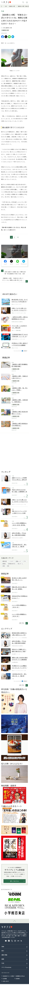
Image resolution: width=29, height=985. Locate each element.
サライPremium (6, 967)
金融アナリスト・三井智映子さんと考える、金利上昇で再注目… (19, 479)
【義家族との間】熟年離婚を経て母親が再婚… (20, 365)
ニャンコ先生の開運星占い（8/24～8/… (19, 606)
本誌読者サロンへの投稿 (8, 976)
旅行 (3, 951)
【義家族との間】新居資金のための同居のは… (20, 424)
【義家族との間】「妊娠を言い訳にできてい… (20, 377)
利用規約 (18, 978)
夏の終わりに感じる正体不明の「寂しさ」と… (19, 579)
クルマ (11, 561)
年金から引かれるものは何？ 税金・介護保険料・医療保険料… (19, 491)
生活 (6, 6)
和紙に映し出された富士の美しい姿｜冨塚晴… (19, 588)
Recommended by (18, 350)
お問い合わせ (6, 981)
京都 (4, 566)
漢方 (8, 566)
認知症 (4, 563)
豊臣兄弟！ (5, 561)
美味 (3, 946)
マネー (25, 561)
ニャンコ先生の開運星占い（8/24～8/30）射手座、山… (19, 524)
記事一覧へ (22, 623)
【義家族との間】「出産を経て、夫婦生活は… (20, 401)
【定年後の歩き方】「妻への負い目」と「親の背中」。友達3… (19, 545)
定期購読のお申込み (20, 976)
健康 (13, 509)
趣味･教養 (4, 955)
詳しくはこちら (14, 881)
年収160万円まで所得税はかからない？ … (20, 597)
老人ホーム (20, 563)
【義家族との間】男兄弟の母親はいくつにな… (20, 413)
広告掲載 (5, 978)
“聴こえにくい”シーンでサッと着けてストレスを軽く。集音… (19, 512)
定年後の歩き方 (11, 563)
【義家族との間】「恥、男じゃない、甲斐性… (20, 389)
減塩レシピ (18, 561)
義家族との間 (12, 6)
